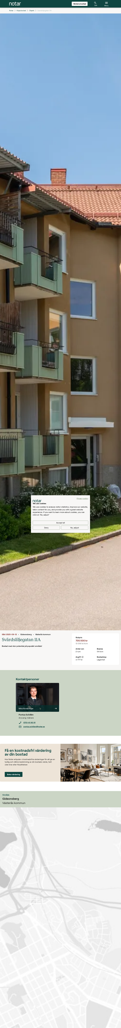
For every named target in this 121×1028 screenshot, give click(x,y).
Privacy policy (82, 498)
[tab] (15, 4)
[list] (39, 725)
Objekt (31, 10)
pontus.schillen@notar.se (34, 726)
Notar (11, 10)
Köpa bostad (21, 10)
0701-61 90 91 (29, 722)
